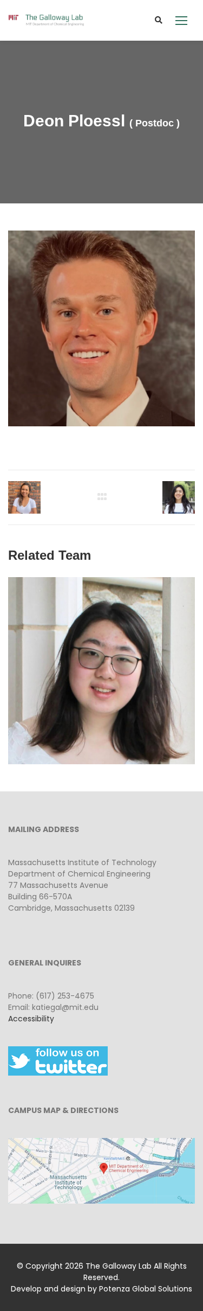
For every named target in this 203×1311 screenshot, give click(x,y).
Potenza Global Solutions (145, 1288)
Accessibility (31, 1018)
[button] (181, 20)
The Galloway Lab (119, 1266)
